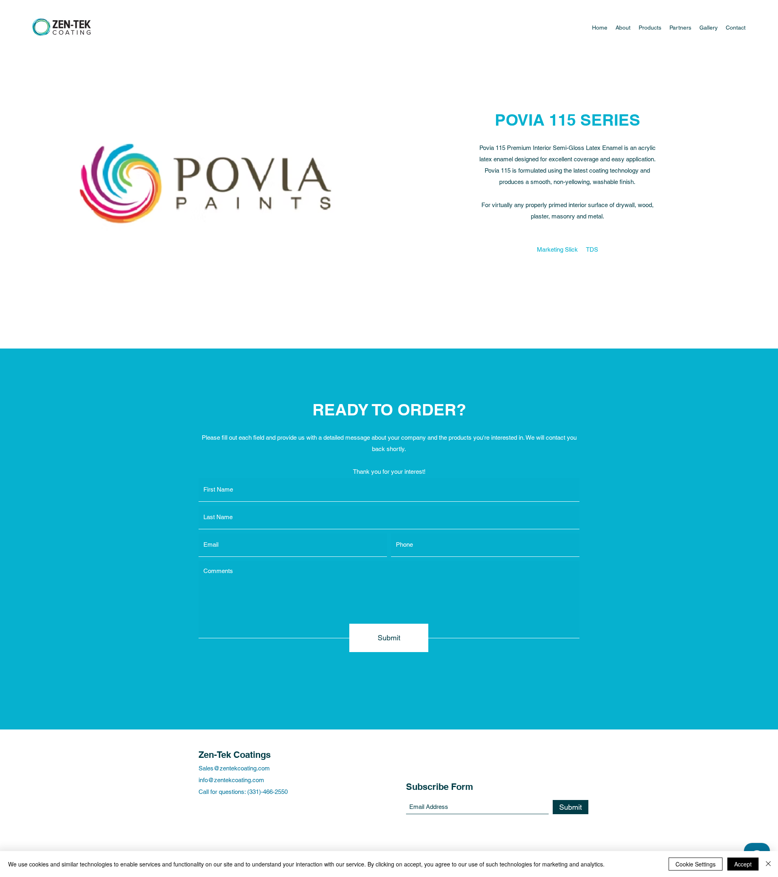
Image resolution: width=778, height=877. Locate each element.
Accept (743, 864)
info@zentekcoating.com (231, 779)
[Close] (768, 864)
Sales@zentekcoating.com (234, 768)
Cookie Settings (695, 864)
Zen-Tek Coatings (235, 754)
